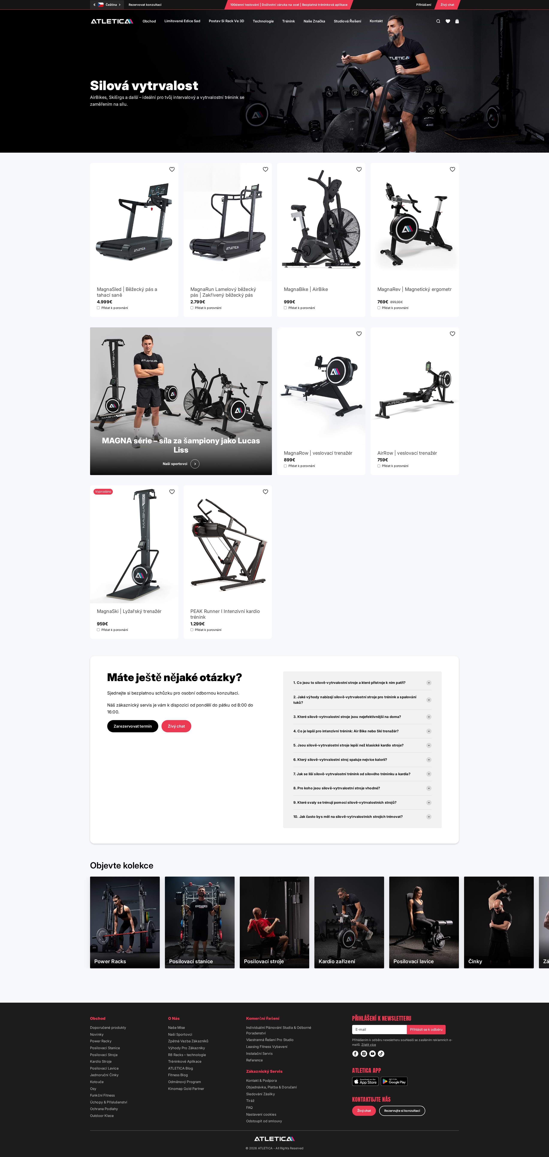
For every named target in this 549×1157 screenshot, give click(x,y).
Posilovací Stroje (104, 1055)
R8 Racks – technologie (187, 1055)
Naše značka (314, 21)
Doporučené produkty (108, 1027)
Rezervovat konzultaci (145, 4)
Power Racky (101, 1041)
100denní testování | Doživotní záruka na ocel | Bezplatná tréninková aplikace (288, 4)
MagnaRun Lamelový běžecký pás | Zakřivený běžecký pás (223, 292)
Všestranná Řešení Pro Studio (270, 1040)
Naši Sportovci (180, 1034)
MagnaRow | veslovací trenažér (318, 453)
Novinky (97, 1034)
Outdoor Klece (102, 1115)
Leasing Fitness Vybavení (266, 1046)
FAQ (249, 1107)
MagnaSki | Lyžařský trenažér (129, 611)
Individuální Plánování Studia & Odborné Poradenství (278, 1030)
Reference (254, 1060)
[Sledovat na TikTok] (381, 1053)
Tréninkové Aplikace (184, 1061)
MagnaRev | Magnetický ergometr (414, 289)
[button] (448, 21)
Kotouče (97, 1082)
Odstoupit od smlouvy (264, 1121)
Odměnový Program (184, 1082)
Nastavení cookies (261, 1114)
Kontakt (376, 21)
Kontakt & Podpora (261, 1080)
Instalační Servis (259, 1053)
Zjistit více (368, 1044)
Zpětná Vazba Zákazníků (188, 1041)
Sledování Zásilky (260, 1094)
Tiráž (250, 1100)
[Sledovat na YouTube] (372, 1053)
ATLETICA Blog (180, 1068)
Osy (93, 1088)
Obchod (149, 21)
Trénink (288, 21)
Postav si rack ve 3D (226, 21)
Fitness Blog (178, 1075)
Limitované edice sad (182, 21)
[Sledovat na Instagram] (364, 1053)
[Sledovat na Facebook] (355, 1053)
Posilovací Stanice (105, 1048)
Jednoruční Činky (104, 1075)
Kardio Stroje (101, 1061)
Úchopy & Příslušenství (108, 1102)
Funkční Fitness (102, 1095)
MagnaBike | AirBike (306, 289)
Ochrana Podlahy (104, 1109)
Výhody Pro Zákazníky (186, 1048)
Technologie (263, 21)
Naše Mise (176, 1027)
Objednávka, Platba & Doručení (271, 1087)
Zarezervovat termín (133, 726)
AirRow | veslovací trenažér (407, 453)
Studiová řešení (347, 21)
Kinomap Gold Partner (186, 1088)
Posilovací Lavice (104, 1068)
